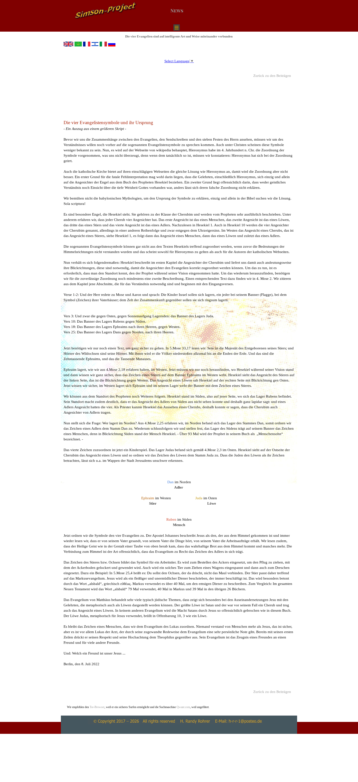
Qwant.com (183, 707)
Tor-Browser (97, 707)
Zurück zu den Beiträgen (272, 76)
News (176, 11)
